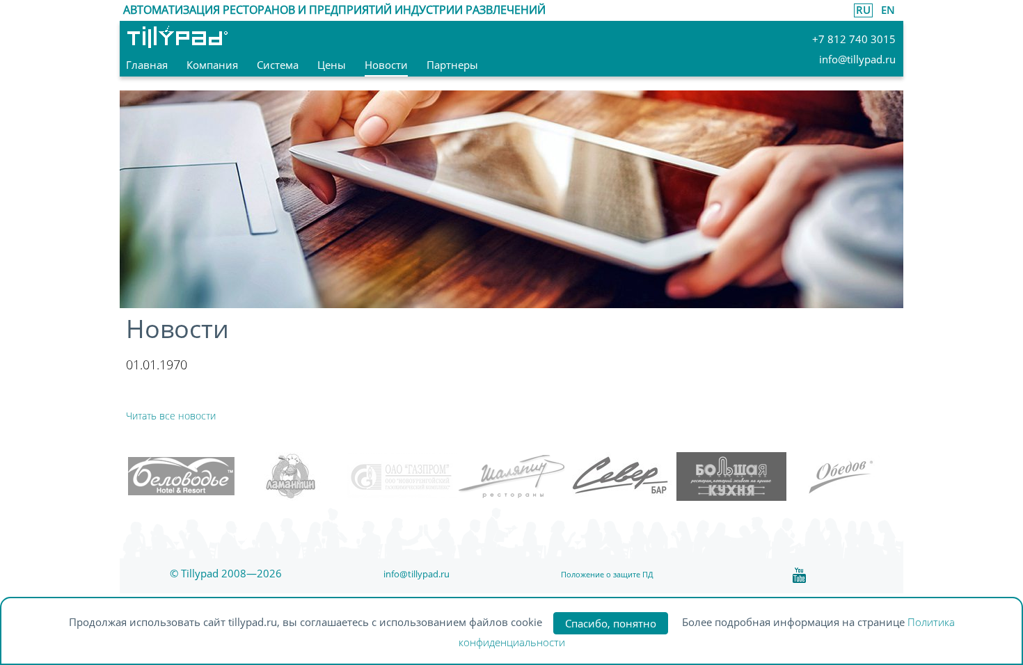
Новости (177, 329)
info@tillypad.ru (416, 574)
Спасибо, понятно (610, 623)
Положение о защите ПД (607, 574)
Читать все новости (171, 415)
